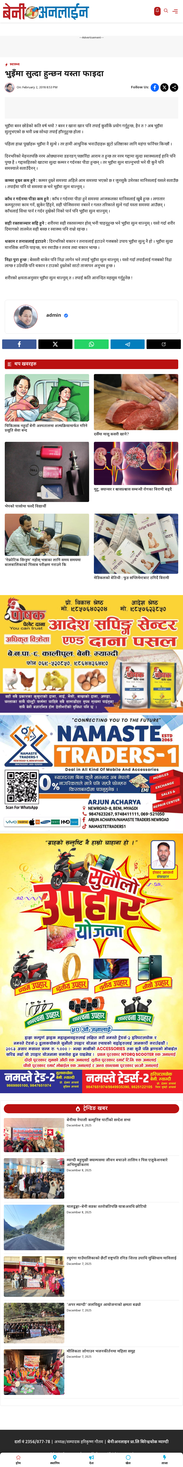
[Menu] (176, 11)
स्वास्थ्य (15, 64)
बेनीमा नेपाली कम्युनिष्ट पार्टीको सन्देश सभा (99, 1120)
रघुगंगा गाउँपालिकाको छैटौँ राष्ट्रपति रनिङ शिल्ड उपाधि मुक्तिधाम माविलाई (121, 1258)
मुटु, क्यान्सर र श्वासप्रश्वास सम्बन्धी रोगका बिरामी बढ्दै (133, 489)
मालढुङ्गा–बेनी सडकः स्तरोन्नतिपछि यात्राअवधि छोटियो (107, 1206)
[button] (166, 11)
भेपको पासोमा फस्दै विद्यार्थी (25, 506)
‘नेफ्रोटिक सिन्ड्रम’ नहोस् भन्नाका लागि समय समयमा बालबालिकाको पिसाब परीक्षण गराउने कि (43, 562)
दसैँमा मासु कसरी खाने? (111, 434)
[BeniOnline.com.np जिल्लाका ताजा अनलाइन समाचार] (46, 11)
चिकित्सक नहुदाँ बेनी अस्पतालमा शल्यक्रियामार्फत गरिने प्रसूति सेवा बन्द (46, 428)
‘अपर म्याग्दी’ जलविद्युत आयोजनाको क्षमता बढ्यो (104, 1305)
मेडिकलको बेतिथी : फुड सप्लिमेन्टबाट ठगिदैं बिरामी (131, 578)
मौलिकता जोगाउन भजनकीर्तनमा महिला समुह (101, 1351)
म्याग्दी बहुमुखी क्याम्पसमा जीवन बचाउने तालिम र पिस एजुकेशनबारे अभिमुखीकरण (117, 1162)
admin (53, 315)
